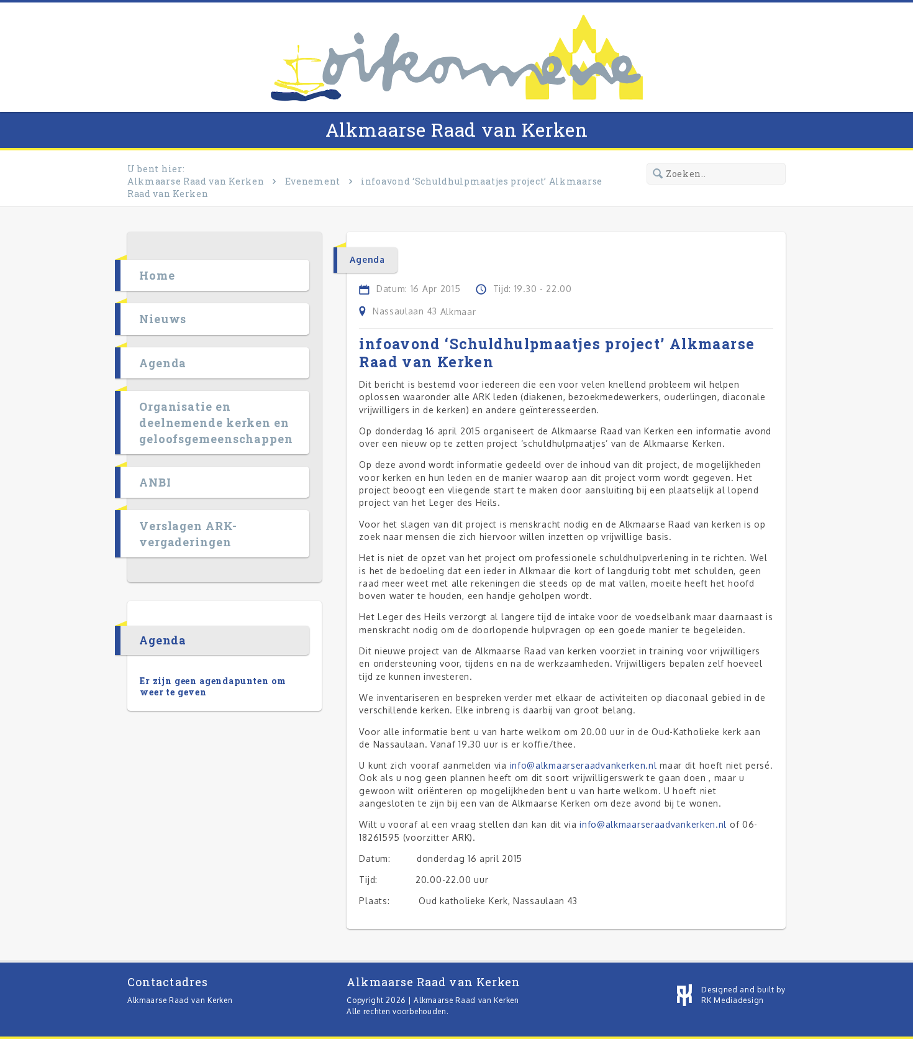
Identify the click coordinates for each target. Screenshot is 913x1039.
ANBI (155, 482)
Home (157, 275)
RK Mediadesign (732, 1000)
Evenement (312, 181)
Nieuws (162, 318)
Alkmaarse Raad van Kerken (456, 129)
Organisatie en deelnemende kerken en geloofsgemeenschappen (216, 422)
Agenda (162, 362)
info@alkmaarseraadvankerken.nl (583, 765)
